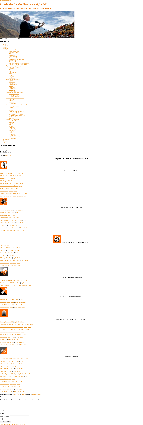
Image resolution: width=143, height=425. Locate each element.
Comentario (3, 410)
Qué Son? (5, 45)
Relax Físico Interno (13, 52)
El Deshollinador (13, 72)
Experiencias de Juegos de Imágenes (14, 65)
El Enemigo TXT (4, 258)
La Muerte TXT (4, 304)
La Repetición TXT (4, 307)
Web (1, 418)
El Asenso (11, 70)
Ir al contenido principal (5, 0)
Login (4, 142)
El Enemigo (12, 87)
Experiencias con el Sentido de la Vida (15, 98)
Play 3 (22, 173)
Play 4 (24, 220)
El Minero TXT (3, 222)
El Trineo (11, 75)
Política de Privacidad (5, 424)
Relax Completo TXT (5, 181)
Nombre (2, 413)
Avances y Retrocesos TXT (6, 210)
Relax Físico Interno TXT (6, 175)
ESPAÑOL (5, 48)
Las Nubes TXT (4, 227)
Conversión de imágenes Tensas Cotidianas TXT (11, 193)
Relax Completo (13, 53)
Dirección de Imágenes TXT (6, 191)
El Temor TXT (3, 255)
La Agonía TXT (4, 379)
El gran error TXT (4, 260)
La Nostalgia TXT (4, 263)
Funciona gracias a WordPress (18, 424)
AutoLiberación (6, 139)
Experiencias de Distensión (12, 49)
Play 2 (19, 173)
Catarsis (11, 80)
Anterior (2, 148)
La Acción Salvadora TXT (6, 280)
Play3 (19, 376)
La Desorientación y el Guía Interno (17, 115)
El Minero (11, 74)
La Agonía (11, 131)
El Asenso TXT (3, 215)
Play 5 (25, 227)
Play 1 (15, 173)
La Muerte (11, 102)
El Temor (11, 86)
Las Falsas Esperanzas (14, 94)
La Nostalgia (12, 90)
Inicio (4, 44)
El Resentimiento (13, 84)
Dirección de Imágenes (14, 61)
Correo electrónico (5, 416)
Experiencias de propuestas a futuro (14, 92)
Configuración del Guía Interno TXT (8, 324)
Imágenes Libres (13, 60)
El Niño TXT (3, 363)
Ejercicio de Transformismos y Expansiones (19, 116)
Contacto (5, 141)
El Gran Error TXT (4, 376)
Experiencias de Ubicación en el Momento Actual (17, 104)
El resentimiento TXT (5, 252)
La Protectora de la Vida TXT (7, 342)
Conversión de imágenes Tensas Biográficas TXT (11, 196)
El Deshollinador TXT (5, 220)
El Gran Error (12, 88)
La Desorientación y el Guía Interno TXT (10, 327)
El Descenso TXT (4, 217)
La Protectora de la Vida (14, 108)
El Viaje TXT (3, 302)
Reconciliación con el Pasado (13, 79)
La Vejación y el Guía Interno (16, 112)
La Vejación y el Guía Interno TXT (8, 332)
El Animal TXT (3, 212)
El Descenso (12, 71)
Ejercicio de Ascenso (14, 95)
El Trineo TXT (3, 225)
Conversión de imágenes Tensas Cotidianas (19, 63)
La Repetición (12, 103)
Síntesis (5, 47)
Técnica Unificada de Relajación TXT (9, 186)
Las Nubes (11, 76)
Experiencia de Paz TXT (6, 183)
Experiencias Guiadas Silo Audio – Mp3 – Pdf (23, 4)
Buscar (1, 38)
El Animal (11, 68)
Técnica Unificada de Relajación (16, 59)
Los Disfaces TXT (4, 230)
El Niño (11, 83)
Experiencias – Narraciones (12, 119)
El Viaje (11, 100)
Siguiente (9, 148)
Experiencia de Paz (13, 57)
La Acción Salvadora (14, 96)
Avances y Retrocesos (14, 67)
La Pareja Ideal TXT (5, 265)
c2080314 (16, 155)
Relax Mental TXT (4, 178)
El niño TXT (3, 250)
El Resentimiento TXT (5, 366)
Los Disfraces (12, 78)
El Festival (11, 99)
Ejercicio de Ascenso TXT (6, 283)
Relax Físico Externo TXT (6, 173)
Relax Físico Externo (14, 51)
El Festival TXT (4, 299)
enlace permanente (36, 394)
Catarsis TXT (3, 245)
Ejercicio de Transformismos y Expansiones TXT (11, 334)
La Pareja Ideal (12, 91)
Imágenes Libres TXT (5, 188)
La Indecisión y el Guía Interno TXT (8, 329)
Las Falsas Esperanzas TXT (6, 285)
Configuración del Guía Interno (16, 111)
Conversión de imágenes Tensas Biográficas (19, 64)
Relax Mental (12, 55)
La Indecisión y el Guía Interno (16, 114)
